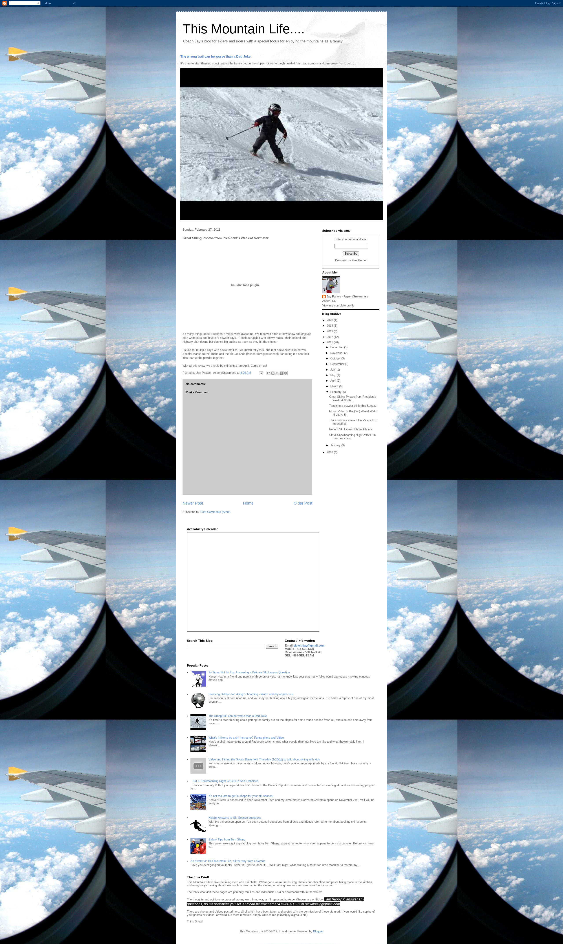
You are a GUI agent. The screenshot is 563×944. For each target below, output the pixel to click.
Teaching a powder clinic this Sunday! (353, 405)
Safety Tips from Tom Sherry (226, 839)
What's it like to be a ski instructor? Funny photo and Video (246, 737)
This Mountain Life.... (244, 29)
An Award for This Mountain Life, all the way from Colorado (227, 861)
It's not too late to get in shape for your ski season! (240, 796)
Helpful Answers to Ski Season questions (234, 817)
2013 (330, 331)
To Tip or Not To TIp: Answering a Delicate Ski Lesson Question (249, 672)
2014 (330, 325)
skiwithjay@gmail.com (309, 645)
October (335, 358)
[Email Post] (261, 372)
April (333, 380)
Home (248, 503)
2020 (330, 320)
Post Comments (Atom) (215, 512)
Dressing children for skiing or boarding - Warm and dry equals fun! (250, 694)
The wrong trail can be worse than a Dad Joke (215, 56)
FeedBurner (359, 260)
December (337, 347)
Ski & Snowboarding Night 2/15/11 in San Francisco (225, 781)
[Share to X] (277, 373)
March (334, 386)
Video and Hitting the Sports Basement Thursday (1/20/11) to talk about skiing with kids (264, 759)
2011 (330, 342)
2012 (330, 337)
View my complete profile (338, 305)
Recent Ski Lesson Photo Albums (350, 429)
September (337, 364)
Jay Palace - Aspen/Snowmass (347, 296)
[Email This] (269, 373)
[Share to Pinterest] (285, 373)
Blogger (318, 931)
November (337, 353)
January (335, 445)
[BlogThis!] (273, 373)
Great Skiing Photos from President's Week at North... (353, 398)
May (333, 375)
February (336, 392)
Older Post (303, 503)
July (333, 369)
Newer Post (193, 503)
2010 (330, 452)
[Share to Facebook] (281, 373)
